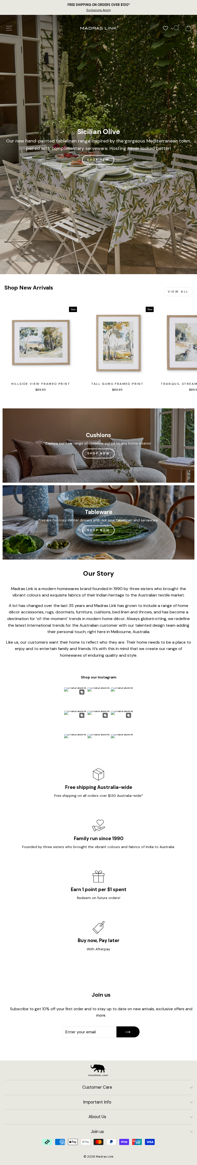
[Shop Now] (98, 445)
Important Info (97, 1102)
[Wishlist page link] (165, 28)
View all (178, 292)
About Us (97, 1116)
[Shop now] (98, 522)
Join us (97, 1131)
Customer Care (97, 1087)
